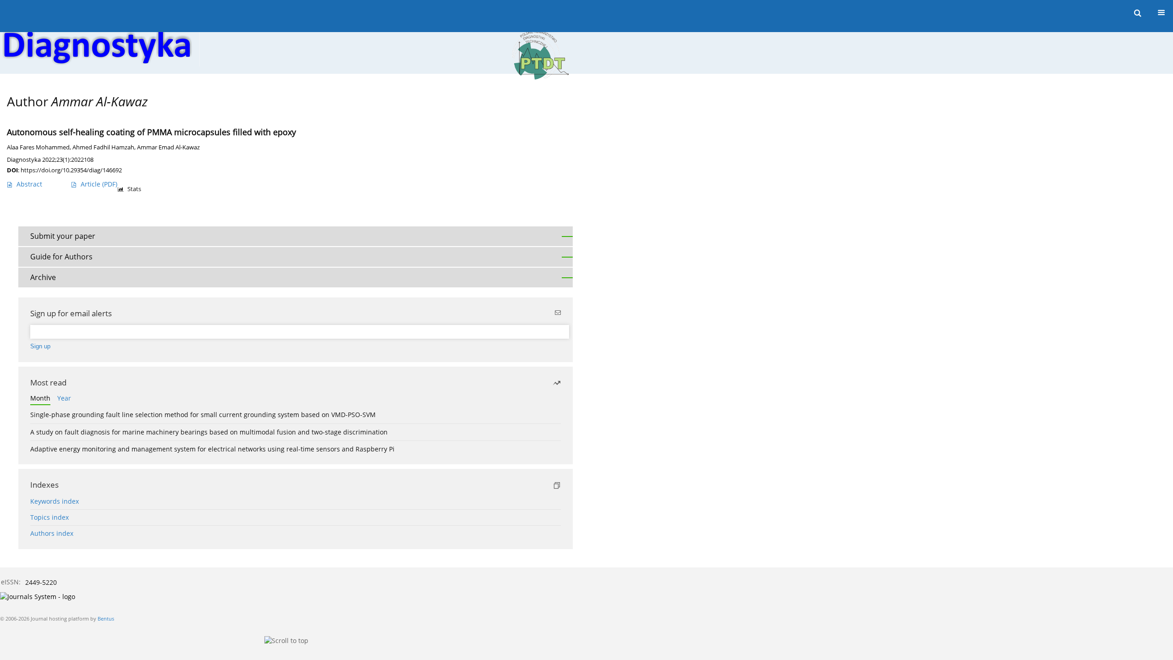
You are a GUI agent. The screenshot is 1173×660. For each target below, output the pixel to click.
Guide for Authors (61, 257)
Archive (43, 277)
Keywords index (54, 501)
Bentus (106, 618)
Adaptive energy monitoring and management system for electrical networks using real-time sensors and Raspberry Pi (212, 449)
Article (99, 184)
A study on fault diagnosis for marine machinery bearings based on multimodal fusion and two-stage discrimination (209, 432)
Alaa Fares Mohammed (38, 147)
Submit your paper (62, 236)
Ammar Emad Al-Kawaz (168, 147)
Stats (134, 189)
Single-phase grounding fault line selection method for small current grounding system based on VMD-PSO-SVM (203, 414)
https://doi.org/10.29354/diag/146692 (71, 170)
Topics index (49, 517)
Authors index (51, 533)
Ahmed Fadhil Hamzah (103, 147)
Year (64, 398)
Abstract (29, 184)
